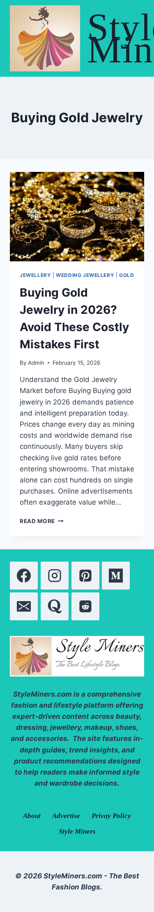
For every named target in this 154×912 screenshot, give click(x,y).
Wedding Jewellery (85, 275)
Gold (126, 275)
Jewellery (35, 275)
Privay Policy (111, 816)
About (32, 816)
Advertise (66, 816)
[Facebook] (24, 576)
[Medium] (116, 576)
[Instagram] (55, 576)
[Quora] (55, 606)
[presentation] (77, 216)
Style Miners (77, 831)
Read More (42, 521)
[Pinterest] (85, 576)
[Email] (24, 606)
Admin (36, 362)
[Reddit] (85, 606)
